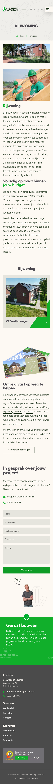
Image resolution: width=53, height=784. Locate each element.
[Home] (9, 9)
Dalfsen (44, 408)
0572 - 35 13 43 (14, 502)
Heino (27, 408)
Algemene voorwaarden (18, 774)
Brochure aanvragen (20, 450)
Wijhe (6, 408)
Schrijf (23, 757)
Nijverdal (7, 412)
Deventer (41, 403)
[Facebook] (35, 9)
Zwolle (29, 412)
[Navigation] (49, 9)
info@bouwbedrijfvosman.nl (21, 497)
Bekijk (36, 757)
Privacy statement (37, 774)
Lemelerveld (16, 408)
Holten (35, 408)
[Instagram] (31, 9)
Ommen (18, 412)
